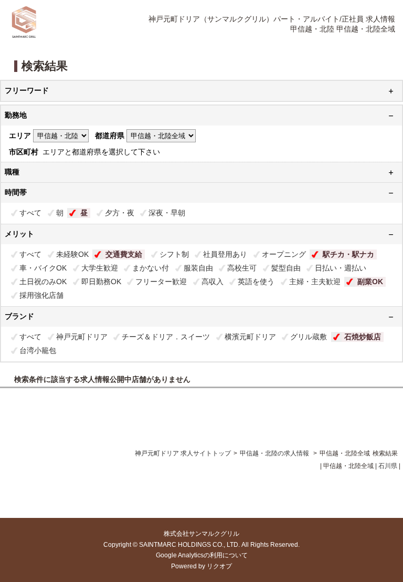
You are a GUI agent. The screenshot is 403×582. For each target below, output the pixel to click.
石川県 (387, 466)
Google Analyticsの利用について (202, 555)
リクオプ (219, 566)
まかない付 (150, 268)
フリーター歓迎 (161, 281)
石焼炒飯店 (362, 336)
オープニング (284, 254)
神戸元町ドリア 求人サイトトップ (183, 453)
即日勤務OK (101, 281)
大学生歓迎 (99, 268)
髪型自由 (286, 268)
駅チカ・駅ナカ (348, 254)
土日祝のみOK (43, 281)
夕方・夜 (119, 213)
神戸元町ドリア (82, 336)
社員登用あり (225, 254)
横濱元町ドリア (250, 336)
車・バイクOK (43, 268)
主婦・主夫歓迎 (315, 281)
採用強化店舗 (41, 295)
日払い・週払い (340, 268)
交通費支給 (123, 254)
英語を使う (256, 281)
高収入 (213, 281)
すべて (30, 213)
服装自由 (198, 268)
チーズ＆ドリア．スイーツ (166, 336)
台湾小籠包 (37, 350)
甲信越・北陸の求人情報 (275, 453)
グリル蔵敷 (308, 336)
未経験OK (72, 254)
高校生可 (242, 268)
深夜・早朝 (167, 213)
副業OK (370, 281)
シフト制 (174, 254)
